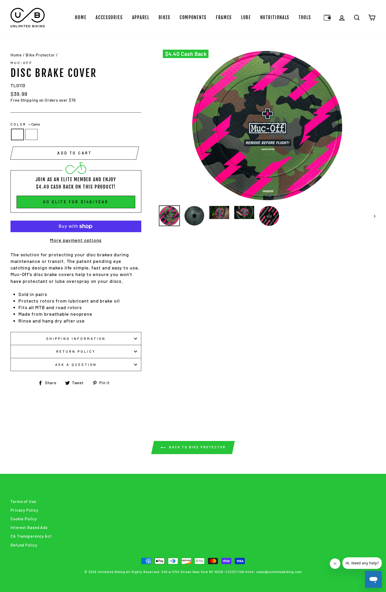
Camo (17, 134)
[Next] (372, 215)
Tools (305, 17)
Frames (224, 17)
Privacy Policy (24, 510)
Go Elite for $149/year (75, 202)
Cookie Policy (24, 518)
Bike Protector (40, 55)
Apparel (140, 17)
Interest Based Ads (29, 527)
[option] (267, 125)
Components (193, 17)
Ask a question (76, 364)
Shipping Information (76, 338)
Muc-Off (22, 62)
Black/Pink (31, 134)
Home (80, 17)
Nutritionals (274, 17)
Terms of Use (23, 501)
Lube (246, 17)
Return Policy (76, 351)
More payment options (76, 240)
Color (25, 124)
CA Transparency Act (31, 536)
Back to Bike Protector (197, 447)
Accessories (109, 17)
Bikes (165, 17)
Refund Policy (24, 545)
